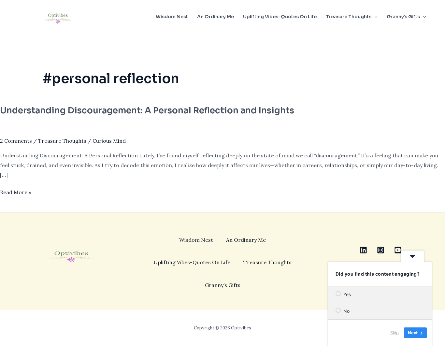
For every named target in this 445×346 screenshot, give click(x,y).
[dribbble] (398, 250)
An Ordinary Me (215, 17)
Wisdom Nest (172, 17)
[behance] (363, 250)
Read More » (15, 191)
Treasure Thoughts (348, 17)
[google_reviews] (380, 250)
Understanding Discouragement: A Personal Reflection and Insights (147, 110)
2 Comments (16, 140)
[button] (374, 16)
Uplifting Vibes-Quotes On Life (280, 17)
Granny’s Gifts (403, 17)
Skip (394, 332)
